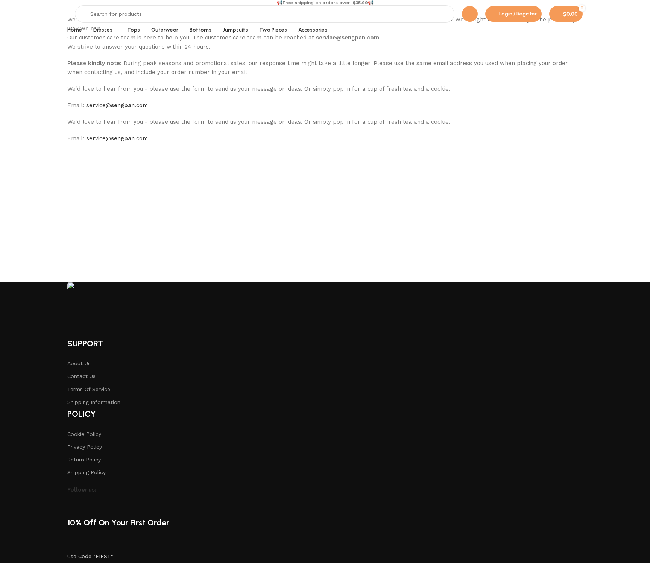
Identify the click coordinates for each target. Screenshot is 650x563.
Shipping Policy (86, 472)
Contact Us (81, 376)
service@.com (117, 105)
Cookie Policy (84, 434)
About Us (79, 363)
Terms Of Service (88, 389)
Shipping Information (93, 402)
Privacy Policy (84, 447)
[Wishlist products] (469, 13)
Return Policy (84, 460)
